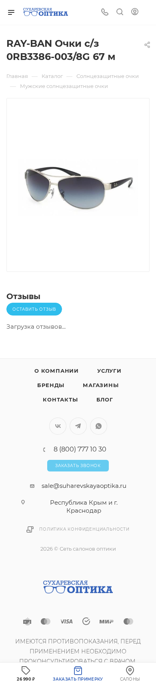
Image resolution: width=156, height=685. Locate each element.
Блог (104, 399)
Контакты (60, 399)
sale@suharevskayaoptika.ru (84, 485)
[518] (78, 187)
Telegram (78, 426)
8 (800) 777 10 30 (80, 449)
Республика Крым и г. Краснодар (84, 506)
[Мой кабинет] (134, 12)
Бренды (50, 385)
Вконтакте (57, 426)
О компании (56, 370)
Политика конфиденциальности (84, 529)
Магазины (100, 385)
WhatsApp (98, 426)
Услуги (109, 370)
